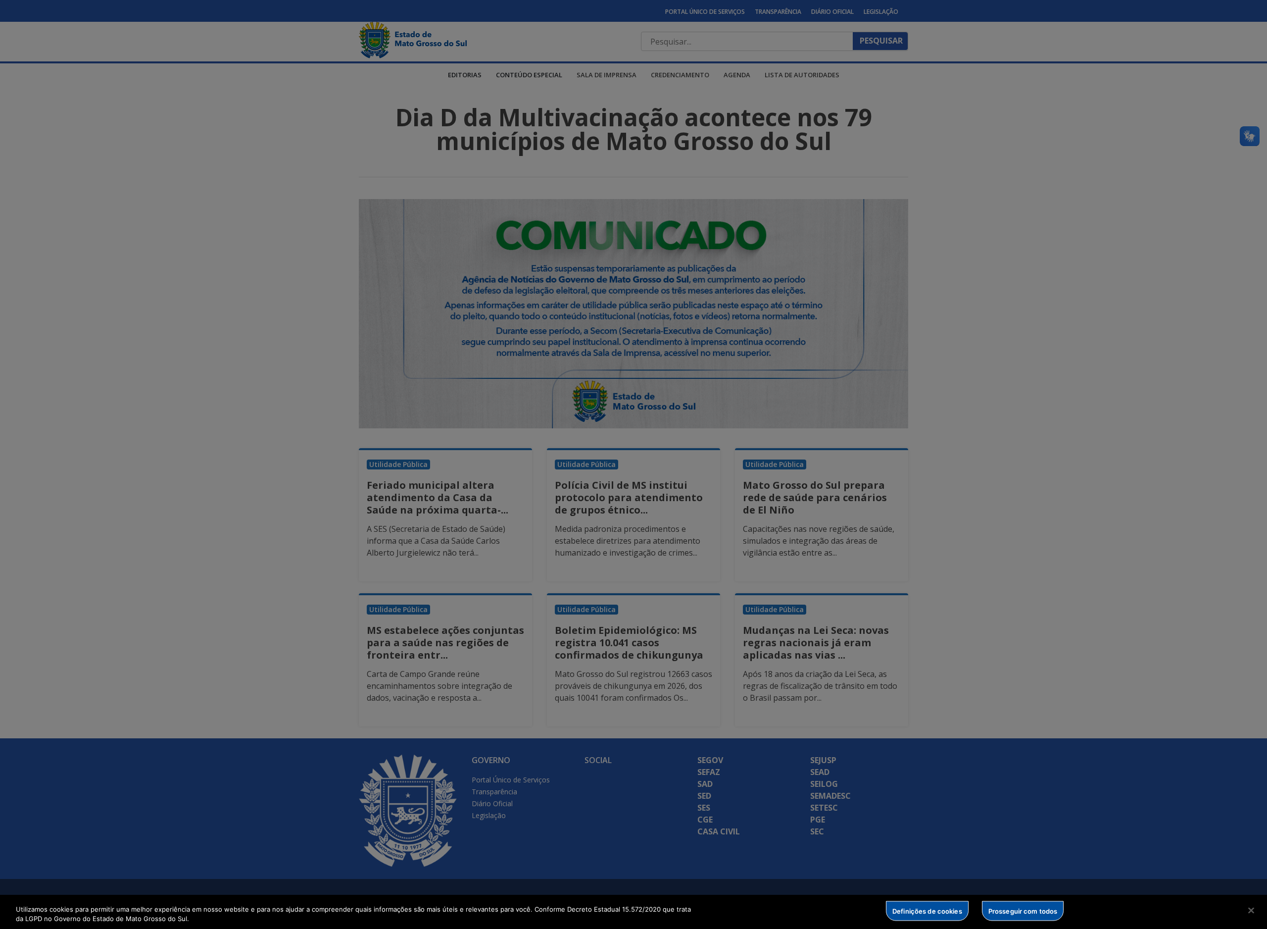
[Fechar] (1251, 911)
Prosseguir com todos (1023, 911)
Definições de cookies (927, 911)
